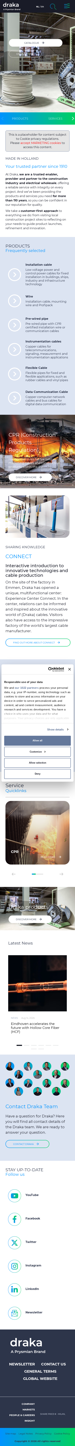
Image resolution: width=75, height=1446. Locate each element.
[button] (67, 6)
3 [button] (34, 1045)
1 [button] (33, 874)
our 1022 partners (27, 687)
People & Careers (22, 1415)
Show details (55, 729)
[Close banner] (69, 669)
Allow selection (37, 762)
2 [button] (26, 1045)
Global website (40, 1378)
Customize (36, 751)
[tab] (20, 118)
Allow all (37, 740)
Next (61, 874)
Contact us (53, 1364)
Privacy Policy (43, 1433)
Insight (30, 1420)
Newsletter (22, 1364)
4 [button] (41, 1045)
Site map (10, 1433)
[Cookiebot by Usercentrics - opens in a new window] (48, 669)
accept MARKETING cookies (40, 143)
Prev (13, 874)
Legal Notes (26, 1433)
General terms (40, 1371)
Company (28, 1403)
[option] (37, 833)
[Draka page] (16, 6)
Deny (37, 773)
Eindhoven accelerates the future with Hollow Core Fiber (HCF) (35, 1028)
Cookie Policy (62, 1433)
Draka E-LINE (25, 53)
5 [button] (48, 1045)
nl (37, 6)
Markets (29, 1409)
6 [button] (55, 1045)
